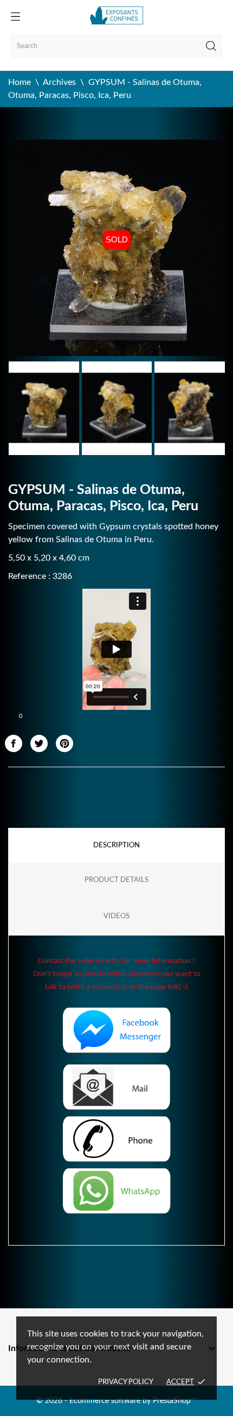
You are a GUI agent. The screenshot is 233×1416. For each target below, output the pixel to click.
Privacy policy (125, 1382)
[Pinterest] (64, 743)
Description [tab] (116, 845)
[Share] (13, 743)
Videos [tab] (116, 916)
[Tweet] (39, 743)
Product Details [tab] (116, 880)
